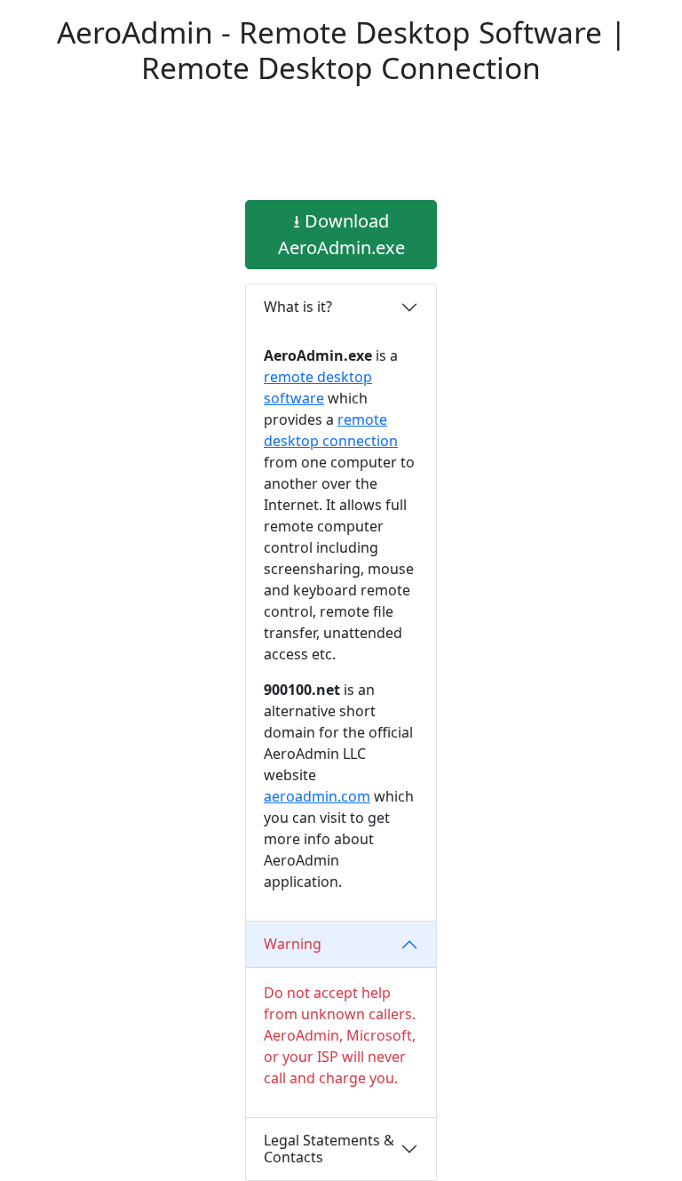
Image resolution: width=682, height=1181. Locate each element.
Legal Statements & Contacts (329, 1148)
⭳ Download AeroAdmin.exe (341, 234)
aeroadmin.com (317, 796)
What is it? (298, 306)
